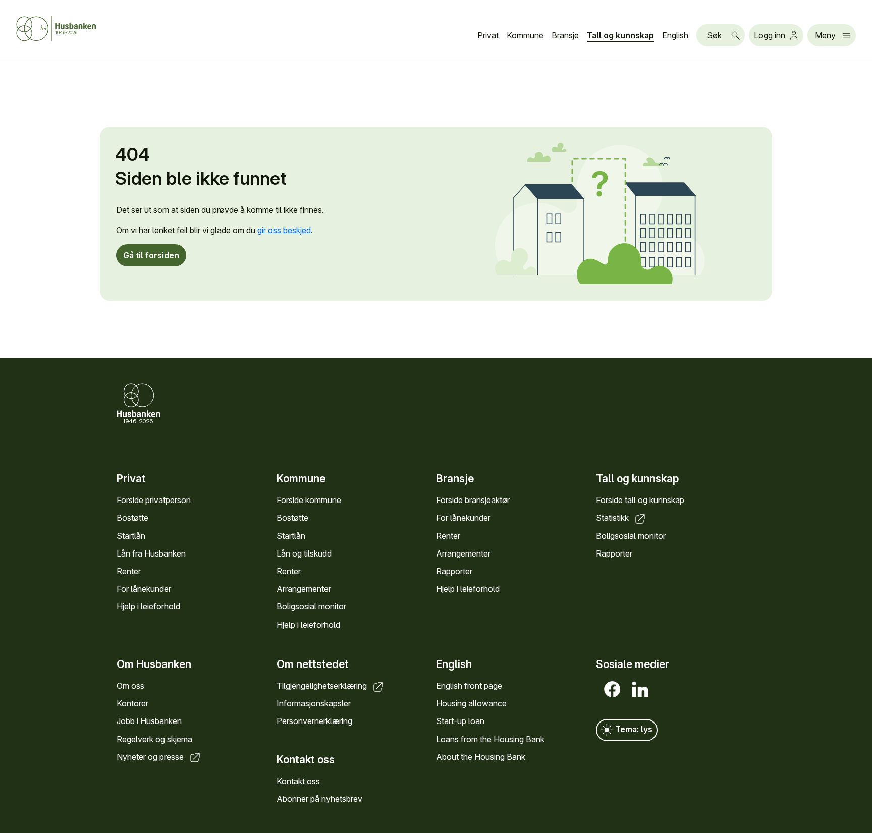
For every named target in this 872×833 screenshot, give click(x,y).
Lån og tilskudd (304, 553)
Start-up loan (460, 721)
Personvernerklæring (314, 721)
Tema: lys (632, 729)
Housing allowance (471, 703)
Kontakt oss (298, 781)
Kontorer (132, 703)
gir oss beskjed (284, 230)
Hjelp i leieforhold (148, 606)
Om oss (130, 686)
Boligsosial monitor (311, 606)
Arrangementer (304, 589)
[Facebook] (610, 689)
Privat (488, 35)
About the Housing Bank (480, 757)
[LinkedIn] (638, 689)
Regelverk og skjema (154, 739)
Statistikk (613, 518)
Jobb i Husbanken (149, 721)
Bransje (565, 35)
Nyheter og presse (151, 757)
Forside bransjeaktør (473, 500)
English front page (469, 686)
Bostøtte (132, 518)
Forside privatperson (154, 500)
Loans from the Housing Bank (490, 739)
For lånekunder (144, 589)
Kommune (525, 35)
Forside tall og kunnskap (640, 500)
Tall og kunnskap (620, 35)
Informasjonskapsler (314, 703)
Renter (129, 571)
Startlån (131, 536)
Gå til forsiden (151, 255)
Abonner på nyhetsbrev (319, 799)
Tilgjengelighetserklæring (323, 686)
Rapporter (454, 571)
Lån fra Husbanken (151, 553)
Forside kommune (309, 500)
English (675, 35)
